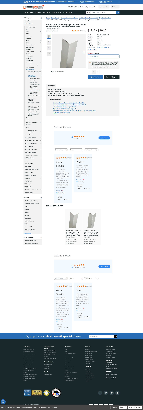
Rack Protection (29, 163)
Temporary (29, 117)
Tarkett (26, 212)
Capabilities (88, 371)
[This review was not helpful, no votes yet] (67, 199)
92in (27, 29)
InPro (25, 206)
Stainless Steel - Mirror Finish (33, 96)
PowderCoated (30, 67)
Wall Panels (27, 187)
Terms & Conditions (90, 361)
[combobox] (76, 149)
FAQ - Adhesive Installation (61, 113)
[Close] (118, 2)
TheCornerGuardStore (30, 200)
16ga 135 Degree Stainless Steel (34, 87)
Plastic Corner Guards (29, 361)
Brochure (67, 376)
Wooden (28, 124)
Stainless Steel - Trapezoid (32, 100)
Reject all (123, 407)
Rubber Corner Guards (29, 376)
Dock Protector (28, 146)
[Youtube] (112, 393)
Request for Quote (110, 357)
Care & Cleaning (69, 357)
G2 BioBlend (29, 58)
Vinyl (27, 120)
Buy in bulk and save (103, 47)
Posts (26, 161)
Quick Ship (27, 21)
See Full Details (92, 49)
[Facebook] (100, 393)
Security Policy (89, 359)
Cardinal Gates (28, 227)
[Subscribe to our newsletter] (115, 336)
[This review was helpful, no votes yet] (64, 199)
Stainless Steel (30, 69)
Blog (87, 7)
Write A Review (104, 138)
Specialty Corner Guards (42, 12)
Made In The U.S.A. (90, 377)
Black (27, 40)
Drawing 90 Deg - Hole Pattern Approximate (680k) (69, 103)
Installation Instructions (70, 367)
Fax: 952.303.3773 (110, 351)
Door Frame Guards (30, 152)
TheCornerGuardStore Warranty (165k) (65, 109)
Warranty (87, 363)
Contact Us (92, 7)
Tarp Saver (27, 166)
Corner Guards (28, 12)
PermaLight (27, 218)
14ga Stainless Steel (35, 78)
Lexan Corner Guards (29, 359)
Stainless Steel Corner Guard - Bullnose (33, 106)
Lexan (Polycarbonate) (32, 65)
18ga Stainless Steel (35, 90)
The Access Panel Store (31, 243)
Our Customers (89, 373)
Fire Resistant (29, 49)
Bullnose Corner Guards (50, 352)
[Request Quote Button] (3, 401)
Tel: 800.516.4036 (110, 349)
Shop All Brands (48, 374)
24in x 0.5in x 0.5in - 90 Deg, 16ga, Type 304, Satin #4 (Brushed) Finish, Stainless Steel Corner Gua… (73, 234)
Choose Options (73, 216)
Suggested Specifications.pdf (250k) (64, 107)
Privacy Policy (88, 355)
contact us (39, 1)
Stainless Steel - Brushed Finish (32, 75)
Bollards (26, 127)
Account (104, 7)
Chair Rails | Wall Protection (32, 131)
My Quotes (81, 7)
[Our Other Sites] (41, 237)
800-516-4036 (30, 1)
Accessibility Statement (91, 351)
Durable (26, 215)
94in (27, 31)
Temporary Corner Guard (31, 169)
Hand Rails (46, 368)
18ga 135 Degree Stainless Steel (34, 93)
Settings (114, 407)
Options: (93, 53)
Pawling (26, 209)
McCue (26, 224)
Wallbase (27, 178)
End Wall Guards (29, 158)
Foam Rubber (29, 56)
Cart (115, 7)
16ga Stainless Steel (35, 84)
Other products (56, 12)
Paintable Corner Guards (50, 358)
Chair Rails (46, 366)
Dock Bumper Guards (30, 143)
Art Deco (28, 38)
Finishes (67, 365)
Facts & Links (68, 363)
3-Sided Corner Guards (50, 350)
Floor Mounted (30, 51)
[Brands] (41, 197)
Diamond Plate (30, 47)
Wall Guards (28, 184)
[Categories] (41, 18)
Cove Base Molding (30, 137)
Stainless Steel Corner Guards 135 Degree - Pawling (33, 114)
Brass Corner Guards (29, 357)
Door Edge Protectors (30, 149)
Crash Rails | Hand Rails (31, 140)
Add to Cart (96, 77)
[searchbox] (59, 150)
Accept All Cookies (135, 407)
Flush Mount (29, 54)
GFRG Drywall (29, 60)
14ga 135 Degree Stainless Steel (34, 81)
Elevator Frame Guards (31, 155)
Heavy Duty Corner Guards (30, 374)
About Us (87, 369)
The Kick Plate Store (30, 240)
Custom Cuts (68, 361)
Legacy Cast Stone (29, 229)
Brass (27, 42)
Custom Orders (67, 12)
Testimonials (88, 379)
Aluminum (28, 36)
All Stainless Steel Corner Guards (34, 72)
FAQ (66, 351)
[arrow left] (54, 52)
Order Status (88, 353)
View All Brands (27, 233)
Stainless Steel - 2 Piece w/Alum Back (34, 103)
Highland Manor (29, 221)
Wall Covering (28, 181)
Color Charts (68, 359)
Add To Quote (113, 76)
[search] (117, 12)
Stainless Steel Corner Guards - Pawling (33, 110)
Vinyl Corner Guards (28, 363)
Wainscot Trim (28, 172)
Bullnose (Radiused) (31, 45)
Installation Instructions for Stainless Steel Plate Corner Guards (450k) (74, 111)
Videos (87, 381)
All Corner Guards (30, 27)
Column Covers (28, 135)
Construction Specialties (31, 203)
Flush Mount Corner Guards (30, 368)
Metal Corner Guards (29, 349)
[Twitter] (106, 393)
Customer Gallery (89, 375)
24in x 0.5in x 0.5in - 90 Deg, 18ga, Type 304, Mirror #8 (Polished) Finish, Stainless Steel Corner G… (91, 234)
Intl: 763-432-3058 (111, 353)
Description (51, 85)
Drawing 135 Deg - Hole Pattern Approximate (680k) (69, 105)
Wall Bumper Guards (30, 175)
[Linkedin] (117, 393)
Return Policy (88, 357)
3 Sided (28, 33)
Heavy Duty (29, 62)
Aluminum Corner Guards (30, 355)
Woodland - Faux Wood (32, 122)
